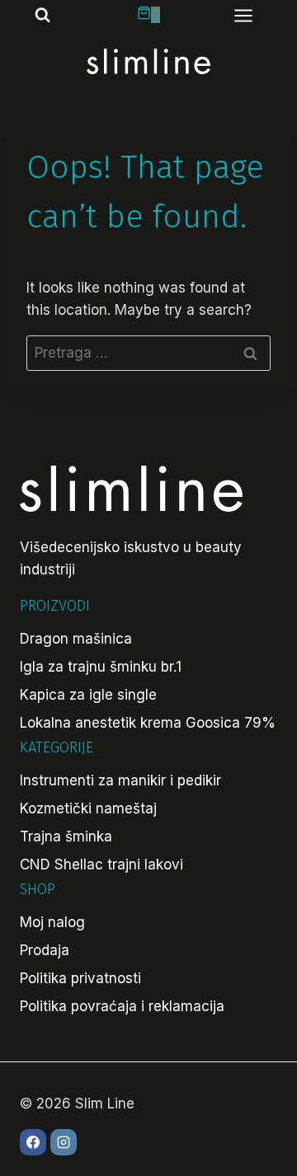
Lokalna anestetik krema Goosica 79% (148, 723)
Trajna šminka (66, 836)
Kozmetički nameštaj (88, 808)
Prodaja (44, 950)
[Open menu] (251, 15)
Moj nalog (52, 922)
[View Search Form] (35, 15)
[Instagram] (63, 1142)
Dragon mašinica (76, 638)
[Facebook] (33, 1142)
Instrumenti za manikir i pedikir (120, 780)
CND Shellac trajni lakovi (101, 864)
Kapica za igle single (88, 694)
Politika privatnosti (80, 978)
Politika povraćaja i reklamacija (122, 1006)
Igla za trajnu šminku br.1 (101, 666)
